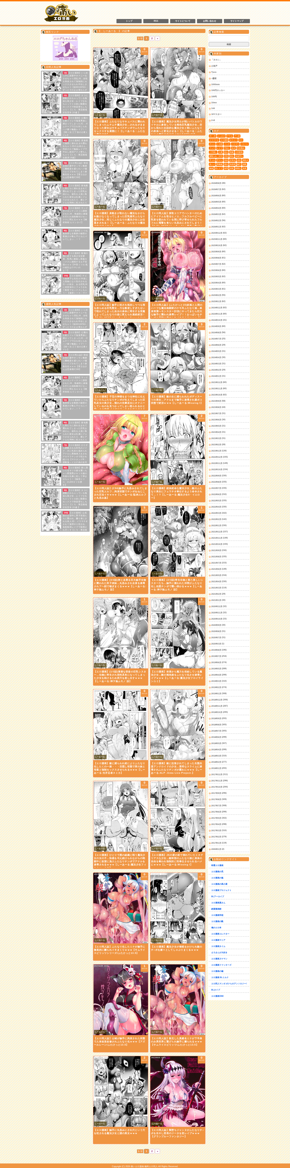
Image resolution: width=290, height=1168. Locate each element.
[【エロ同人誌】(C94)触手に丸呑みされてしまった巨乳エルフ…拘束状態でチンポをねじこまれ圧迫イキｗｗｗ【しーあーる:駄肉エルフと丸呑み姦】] (120, 449)
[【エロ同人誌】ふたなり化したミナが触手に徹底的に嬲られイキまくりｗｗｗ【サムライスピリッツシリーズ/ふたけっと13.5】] (120, 908)
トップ (129, 21)
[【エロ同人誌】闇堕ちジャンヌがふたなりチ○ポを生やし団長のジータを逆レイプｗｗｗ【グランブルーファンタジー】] (177, 1091)
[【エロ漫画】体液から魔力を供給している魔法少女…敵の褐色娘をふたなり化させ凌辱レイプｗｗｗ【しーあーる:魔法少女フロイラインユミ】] (177, 633)
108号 (214, 97)
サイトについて (182, 21)
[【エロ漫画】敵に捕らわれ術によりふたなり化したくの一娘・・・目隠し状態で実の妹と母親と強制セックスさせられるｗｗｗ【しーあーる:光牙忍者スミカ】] (120, 724)
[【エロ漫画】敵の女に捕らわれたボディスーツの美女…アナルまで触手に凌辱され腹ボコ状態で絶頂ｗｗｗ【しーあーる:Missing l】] (177, 358)
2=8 (213, 120)
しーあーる (100, 115)
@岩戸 (214, 66)
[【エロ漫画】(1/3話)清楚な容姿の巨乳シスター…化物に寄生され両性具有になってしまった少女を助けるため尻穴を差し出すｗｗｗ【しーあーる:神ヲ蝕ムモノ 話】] (120, 633)
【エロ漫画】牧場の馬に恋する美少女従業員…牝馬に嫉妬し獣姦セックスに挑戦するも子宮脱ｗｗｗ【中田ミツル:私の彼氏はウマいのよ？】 (75, 262)
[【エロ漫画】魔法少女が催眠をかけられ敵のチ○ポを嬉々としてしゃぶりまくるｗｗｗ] (177, 908)
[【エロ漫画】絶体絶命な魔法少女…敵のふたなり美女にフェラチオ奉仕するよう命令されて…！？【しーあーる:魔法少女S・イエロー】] (177, 449)
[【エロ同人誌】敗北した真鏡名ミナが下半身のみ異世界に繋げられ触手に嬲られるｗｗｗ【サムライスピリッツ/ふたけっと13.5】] (177, 999)
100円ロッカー (218, 90)
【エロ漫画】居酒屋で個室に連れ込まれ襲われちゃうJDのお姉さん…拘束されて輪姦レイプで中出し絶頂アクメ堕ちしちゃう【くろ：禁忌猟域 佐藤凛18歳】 (75, 149)
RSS (156, 21)
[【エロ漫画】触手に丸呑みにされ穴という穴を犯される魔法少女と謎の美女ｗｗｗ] (120, 1091)
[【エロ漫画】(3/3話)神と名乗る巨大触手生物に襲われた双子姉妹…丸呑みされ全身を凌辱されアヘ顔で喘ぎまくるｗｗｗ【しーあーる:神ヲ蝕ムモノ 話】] (120, 541)
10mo (214, 103)
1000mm (215, 84)
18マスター (216, 114)
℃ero (213, 72)
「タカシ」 (216, 60)
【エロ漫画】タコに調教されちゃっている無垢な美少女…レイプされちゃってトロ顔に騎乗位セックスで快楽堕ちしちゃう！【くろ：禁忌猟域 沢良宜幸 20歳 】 (75, 104)
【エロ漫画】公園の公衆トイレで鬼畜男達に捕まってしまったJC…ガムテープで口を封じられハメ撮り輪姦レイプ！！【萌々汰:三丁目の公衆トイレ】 (75, 126)
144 (213, 108)
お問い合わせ (209, 21)
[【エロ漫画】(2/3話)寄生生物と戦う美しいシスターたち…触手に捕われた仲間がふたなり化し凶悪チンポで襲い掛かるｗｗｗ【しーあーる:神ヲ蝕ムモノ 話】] (177, 541)
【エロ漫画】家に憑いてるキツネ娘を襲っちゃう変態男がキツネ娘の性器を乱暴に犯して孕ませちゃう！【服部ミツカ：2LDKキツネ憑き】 (75, 476)
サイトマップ (237, 21)
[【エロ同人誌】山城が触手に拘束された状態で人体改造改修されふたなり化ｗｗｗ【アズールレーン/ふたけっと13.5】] (120, 999)
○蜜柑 (213, 78)
